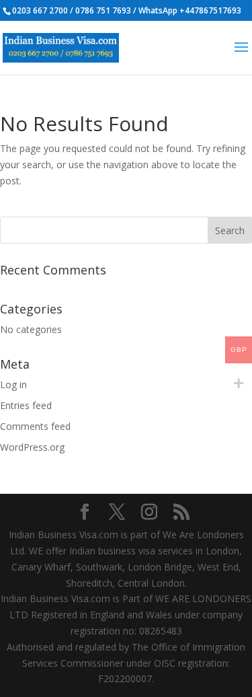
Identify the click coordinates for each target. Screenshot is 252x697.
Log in (13, 384)
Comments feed (35, 426)
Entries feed (26, 405)
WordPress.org (32, 447)
